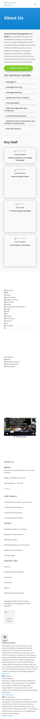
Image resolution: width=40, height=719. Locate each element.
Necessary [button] (5, 674)
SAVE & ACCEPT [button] (7, 716)
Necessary (8, 676)
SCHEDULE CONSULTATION (18, 68)
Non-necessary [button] (7, 695)
